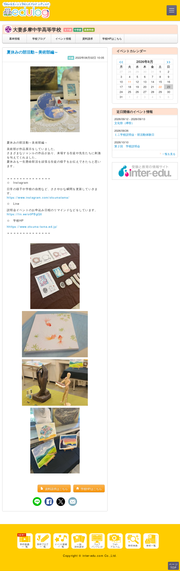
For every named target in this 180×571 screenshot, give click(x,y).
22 (160, 87)
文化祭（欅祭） (124, 123)
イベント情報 (63, 38)
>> (169, 61)
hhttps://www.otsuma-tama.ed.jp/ (32, 226)
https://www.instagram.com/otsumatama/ (38, 197)
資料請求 (87, 38)
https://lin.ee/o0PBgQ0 (24, 214)
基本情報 (14, 38)
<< (121, 61)
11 (129, 82)
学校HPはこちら (112, 38)
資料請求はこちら (56, 489)
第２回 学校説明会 (127, 146)
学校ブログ (38, 38)
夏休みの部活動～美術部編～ (32, 52)
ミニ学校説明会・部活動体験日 (134, 134)
